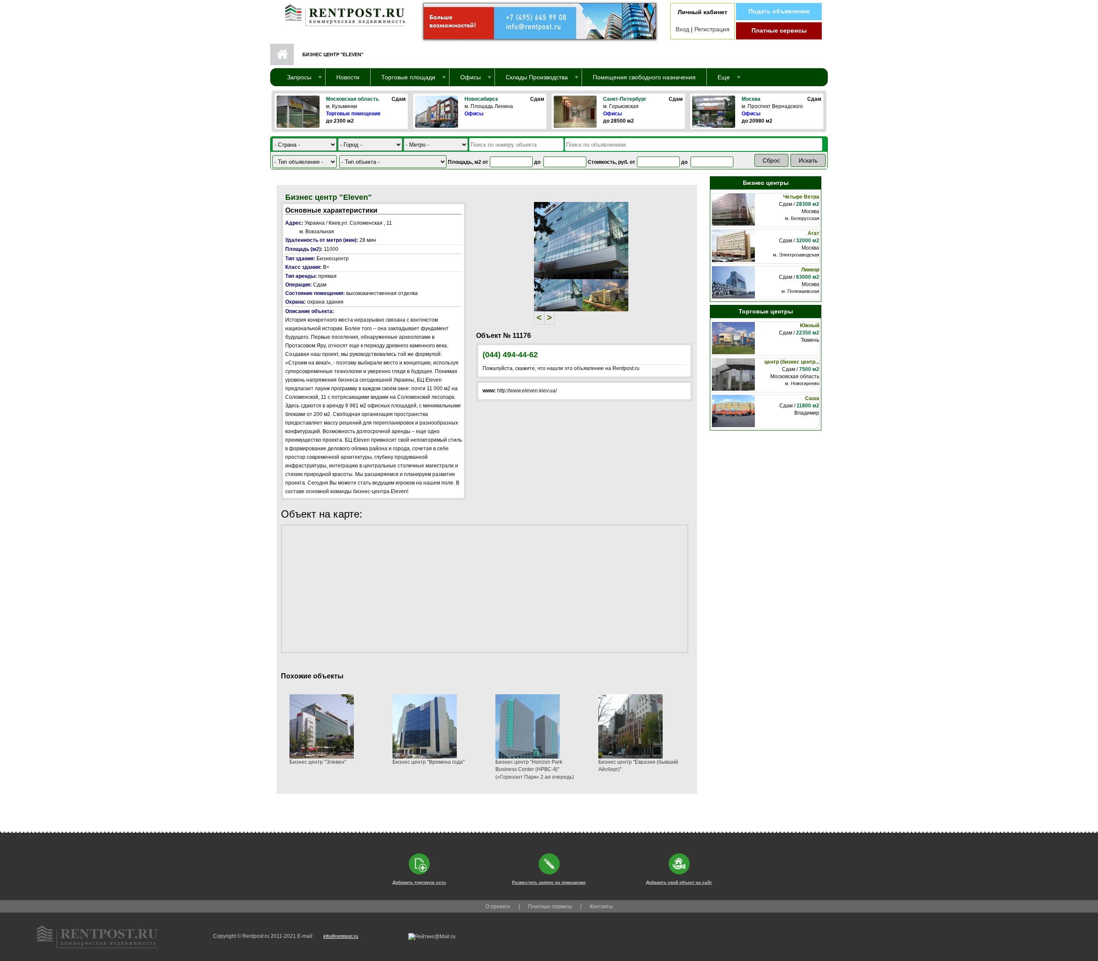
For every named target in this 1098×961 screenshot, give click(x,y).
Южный (809, 325)
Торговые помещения (353, 114)
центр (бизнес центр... (791, 362)
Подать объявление (779, 11)
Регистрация (712, 29)
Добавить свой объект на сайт (679, 882)
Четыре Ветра (801, 197)
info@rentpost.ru (340, 936)
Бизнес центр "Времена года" (428, 762)
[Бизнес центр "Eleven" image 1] (581, 240)
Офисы (474, 114)
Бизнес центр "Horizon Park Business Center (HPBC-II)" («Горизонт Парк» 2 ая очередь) (534, 769)
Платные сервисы (779, 30)
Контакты (601, 907)
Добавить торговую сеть (419, 882)
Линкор (810, 270)
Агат (813, 233)
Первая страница (282, 54)
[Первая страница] (341, 13)
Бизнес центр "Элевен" (318, 762)
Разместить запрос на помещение (549, 882)
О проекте (498, 907)
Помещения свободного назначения (644, 77)
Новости (347, 77)
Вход (682, 29)
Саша (812, 398)
